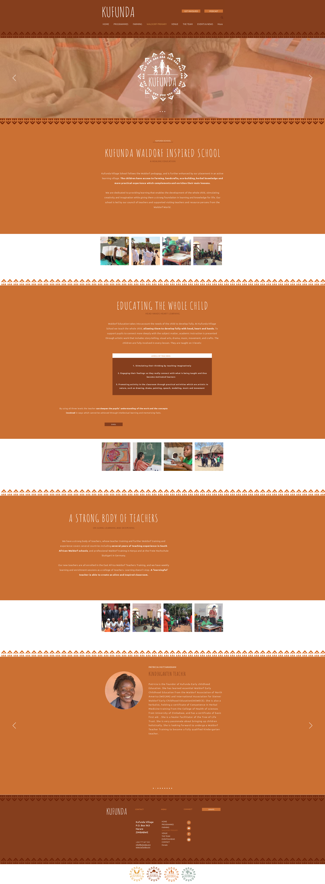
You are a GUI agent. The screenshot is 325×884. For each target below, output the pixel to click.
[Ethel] (160, 788)
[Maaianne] (171, 788)
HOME (164, 821)
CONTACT (166, 842)
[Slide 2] (160, 111)
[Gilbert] (164, 788)
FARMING (165, 827)
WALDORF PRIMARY (170, 830)
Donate (165, 845)
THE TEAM (166, 836)
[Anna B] (153, 788)
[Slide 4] (162, 111)
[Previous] (14, 78)
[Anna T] (169, 788)
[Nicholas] (162, 788)
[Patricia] (155, 788)
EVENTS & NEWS (168, 839)
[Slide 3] (164, 111)
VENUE (164, 833)
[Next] (310, 78)
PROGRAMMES (168, 824)
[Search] (222, 17)
